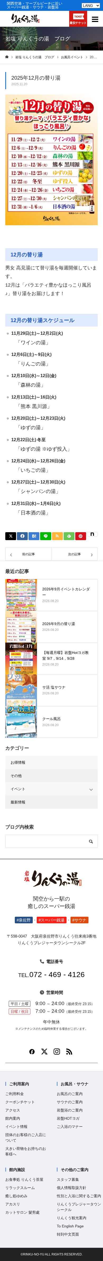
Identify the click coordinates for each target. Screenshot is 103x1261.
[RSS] (69, 1053)
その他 (16, 776)
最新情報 (18, 802)
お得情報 (18, 762)
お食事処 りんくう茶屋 (24, 1179)
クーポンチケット (20, 1102)
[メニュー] (95, 19)
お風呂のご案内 (70, 1094)
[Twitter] (44, 1053)
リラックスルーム (20, 1188)
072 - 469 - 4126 (51, 974)
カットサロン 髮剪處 (22, 1212)
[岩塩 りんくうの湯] (25, 22)
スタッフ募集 (68, 1179)
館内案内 (12, 1118)
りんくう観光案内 (71, 1218)
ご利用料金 (14, 1094)
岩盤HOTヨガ (68, 1118)
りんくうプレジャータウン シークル (79, 1207)
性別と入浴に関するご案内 (79, 1196)
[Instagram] (57, 1053)
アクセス (12, 1110)
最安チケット (78, 22)
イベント (18, 789)
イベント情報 (16, 1126)
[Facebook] (32, 1053)
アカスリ (12, 1204)
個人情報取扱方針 (71, 1188)
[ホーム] (6, 57)
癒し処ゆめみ (16, 1196)
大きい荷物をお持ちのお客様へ (25, 1151)
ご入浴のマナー (70, 1126)
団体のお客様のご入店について (25, 1137)
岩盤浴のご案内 (70, 1110)
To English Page (70, 1226)
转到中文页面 (68, 1234)
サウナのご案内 (70, 1102)
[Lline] (45, 536)
